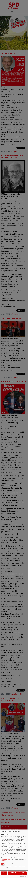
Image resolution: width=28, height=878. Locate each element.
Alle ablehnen (4, 873)
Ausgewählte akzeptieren (13, 873)
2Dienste (7, 868)
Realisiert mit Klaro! (23, 876)
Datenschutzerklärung (6, 859)
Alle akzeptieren (23, 873)
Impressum (3, 860)
